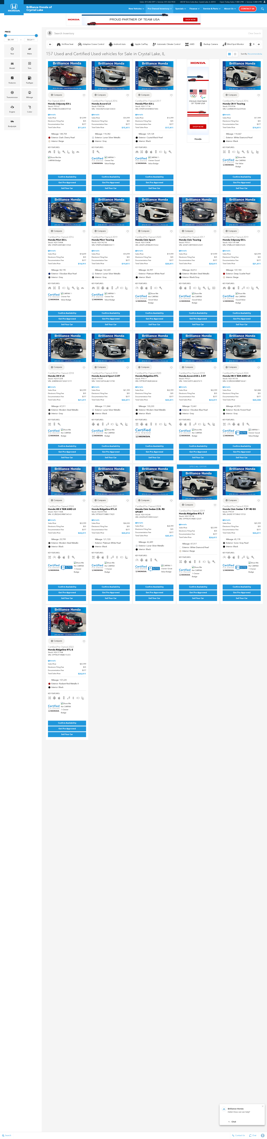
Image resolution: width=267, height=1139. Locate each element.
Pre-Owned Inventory (158, 9)
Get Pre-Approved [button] (67, 183)
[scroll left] (50, 44)
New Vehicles (135, 9)
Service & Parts (210, 9)
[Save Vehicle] (84, 95)
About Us (228, 9)
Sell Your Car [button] (67, 188)
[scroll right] (258, 44)
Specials (179, 9)
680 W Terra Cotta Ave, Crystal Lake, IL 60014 (198, 2)
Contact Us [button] (247, 9)
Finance (193, 9)
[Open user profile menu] (264, 1)
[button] (262, 8)
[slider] (5, 35)
